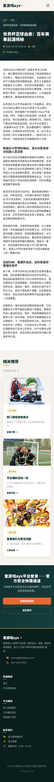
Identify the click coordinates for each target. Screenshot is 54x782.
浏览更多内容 (9, 370)
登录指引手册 (9, 717)
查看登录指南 (27, 601)
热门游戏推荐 (9, 708)
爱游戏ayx (12, 5)
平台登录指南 (9, 688)
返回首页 (27, 610)
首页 (5, 20)
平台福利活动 (9, 712)
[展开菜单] (48, 5)
